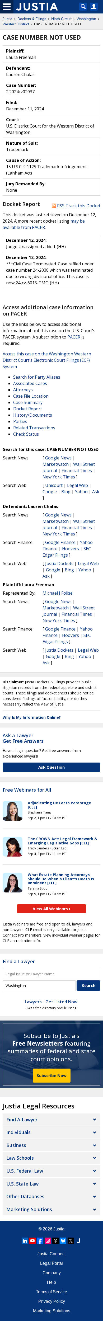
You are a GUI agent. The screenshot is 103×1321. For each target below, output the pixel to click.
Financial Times (77, 470)
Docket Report (27, 409)
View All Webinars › (52, 908)
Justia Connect (51, 1254)
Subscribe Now (52, 1075)
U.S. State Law (22, 1184)
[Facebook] (40, 1241)
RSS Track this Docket (78, 206)
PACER (73, 337)
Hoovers (70, 549)
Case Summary (28, 402)
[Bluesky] (63, 1241)
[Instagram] (48, 1241)
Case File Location (31, 396)
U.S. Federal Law (24, 1171)
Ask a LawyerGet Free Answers (23, 738)
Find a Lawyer (19, 961)
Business (16, 1145)
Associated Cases (30, 383)
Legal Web (77, 485)
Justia (58, 1229)
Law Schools (20, 1158)
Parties (20, 421)
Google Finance (60, 542)
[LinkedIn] (25, 1241)
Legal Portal (51, 1263)
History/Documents (32, 415)
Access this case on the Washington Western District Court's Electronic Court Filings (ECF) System (47, 360)
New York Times (59, 477)
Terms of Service (51, 1292)
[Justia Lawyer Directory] (78, 1241)
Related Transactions (34, 428)
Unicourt (54, 485)
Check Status (26, 434)
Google (50, 492)
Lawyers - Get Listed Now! (51, 1002)
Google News (58, 458)
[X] (71, 1241)
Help (51, 1282)
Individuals (18, 1132)
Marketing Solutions (29, 1209)
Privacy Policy (51, 1301)
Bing (66, 492)
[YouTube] (32, 1241)
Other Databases (25, 1196)
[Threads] (55, 1241)
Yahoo (81, 492)
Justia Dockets (59, 563)
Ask (95, 492)
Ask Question (51, 767)
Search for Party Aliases (36, 377)
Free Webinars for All (27, 790)
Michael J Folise (58, 593)
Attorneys (23, 390)
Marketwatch (56, 464)
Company (52, 1273)
